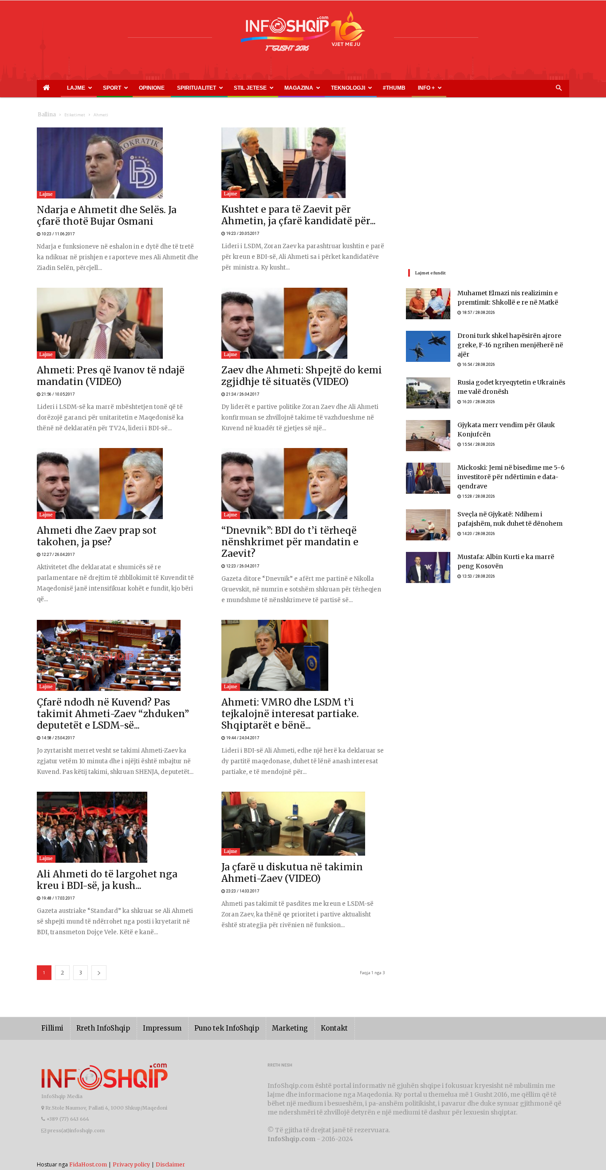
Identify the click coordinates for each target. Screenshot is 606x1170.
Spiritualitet (152, 88)
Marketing (263, 973)
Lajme (62, 88)
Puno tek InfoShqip (208, 973)
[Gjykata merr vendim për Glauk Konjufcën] (428, 431)
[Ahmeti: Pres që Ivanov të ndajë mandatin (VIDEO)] (118, 312)
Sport (90, 88)
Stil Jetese (195, 88)
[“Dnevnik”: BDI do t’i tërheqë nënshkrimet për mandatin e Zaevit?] (303, 461)
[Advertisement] (487, 189)
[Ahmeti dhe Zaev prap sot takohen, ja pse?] (118, 461)
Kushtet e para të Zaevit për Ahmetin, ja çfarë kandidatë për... (301, 210)
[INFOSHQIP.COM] (303, 34)
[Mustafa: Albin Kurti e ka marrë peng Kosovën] (428, 564)
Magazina (233, 88)
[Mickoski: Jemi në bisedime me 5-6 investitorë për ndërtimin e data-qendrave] (428, 474)
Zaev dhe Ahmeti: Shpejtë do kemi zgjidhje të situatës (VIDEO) (302, 360)
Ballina (45, 114)
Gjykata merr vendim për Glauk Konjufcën (512, 421)
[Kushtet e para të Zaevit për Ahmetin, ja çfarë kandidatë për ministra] (303, 162)
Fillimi (50, 973)
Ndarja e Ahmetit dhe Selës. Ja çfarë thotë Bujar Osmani (110, 210)
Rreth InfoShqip (96, 973)
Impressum (149, 973)
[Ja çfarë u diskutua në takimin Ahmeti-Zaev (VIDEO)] (303, 780)
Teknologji (272, 88)
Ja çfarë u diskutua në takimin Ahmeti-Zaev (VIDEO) (289, 824)
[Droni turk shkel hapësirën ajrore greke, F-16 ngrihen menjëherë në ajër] (428, 346)
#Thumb (306, 88)
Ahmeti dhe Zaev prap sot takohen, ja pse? (92, 509)
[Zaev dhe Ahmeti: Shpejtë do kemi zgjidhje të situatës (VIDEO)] (303, 312)
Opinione (119, 88)
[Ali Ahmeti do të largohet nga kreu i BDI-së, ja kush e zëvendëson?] (118, 783)
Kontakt (304, 973)
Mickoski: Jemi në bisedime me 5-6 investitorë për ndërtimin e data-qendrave (504, 473)
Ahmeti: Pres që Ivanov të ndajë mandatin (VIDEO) (104, 360)
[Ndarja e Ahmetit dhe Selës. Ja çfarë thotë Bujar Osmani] (118, 162)
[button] (558, 88)
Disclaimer (170, 1109)
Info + (328, 88)
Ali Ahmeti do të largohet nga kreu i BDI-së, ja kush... (107, 831)
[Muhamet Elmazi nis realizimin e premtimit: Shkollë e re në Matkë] (428, 303)
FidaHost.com (88, 1109)
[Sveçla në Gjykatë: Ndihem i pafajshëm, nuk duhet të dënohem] (428, 522)
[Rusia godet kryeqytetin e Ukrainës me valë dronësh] (428, 389)
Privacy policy (131, 1109)
